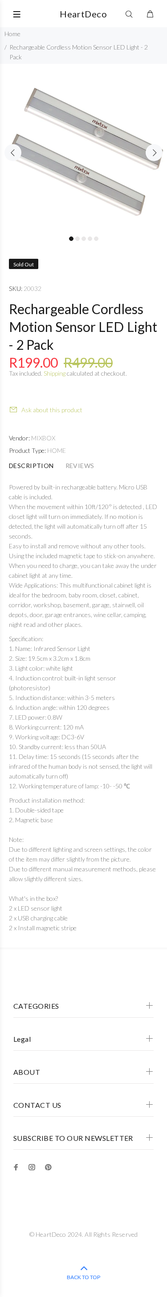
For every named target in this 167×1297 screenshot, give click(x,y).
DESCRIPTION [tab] (31, 465)
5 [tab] (96, 238)
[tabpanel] (83, 147)
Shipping (54, 373)
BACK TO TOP (83, 1277)
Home (12, 33)
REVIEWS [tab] (79, 465)
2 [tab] (77, 238)
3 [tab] (83, 238)
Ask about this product (51, 410)
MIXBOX (43, 438)
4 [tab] (90, 238)
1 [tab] (71, 238)
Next (154, 152)
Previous (12, 152)
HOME (56, 450)
